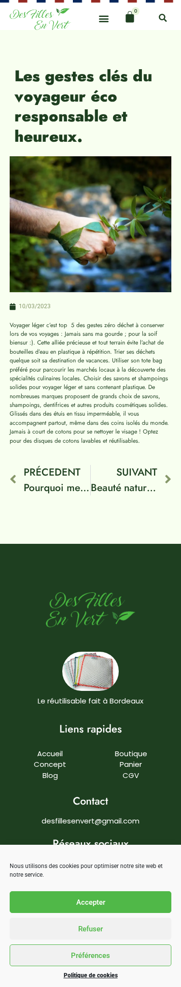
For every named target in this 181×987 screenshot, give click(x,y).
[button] (103, 18)
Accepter (90, 902)
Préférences (90, 955)
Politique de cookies (91, 975)
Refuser (90, 929)
